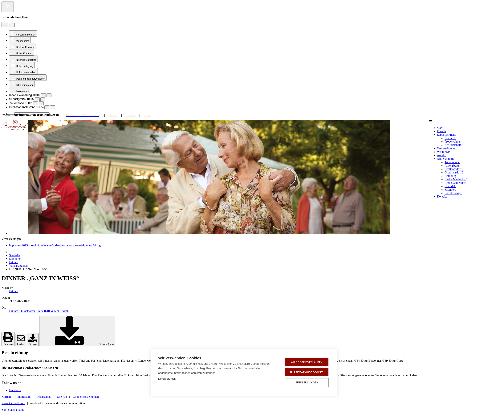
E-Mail (20, 344)
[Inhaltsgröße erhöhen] (49, 95)
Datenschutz (43, 396)
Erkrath (13, 262)
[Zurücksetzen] (5, 24)
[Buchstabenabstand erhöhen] (52, 107)
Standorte (15, 258)
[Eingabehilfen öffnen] (8, 7)
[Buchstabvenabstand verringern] (46, 107)
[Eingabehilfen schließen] (12, 25)
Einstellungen (307, 382)
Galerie (113, 115)
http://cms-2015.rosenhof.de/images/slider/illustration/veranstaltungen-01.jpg (55, 245)
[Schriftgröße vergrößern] (42, 99)
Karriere (131, 115)
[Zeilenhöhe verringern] (35, 103)
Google (33, 344)
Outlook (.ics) (106, 344)
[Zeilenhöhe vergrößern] (41, 103)
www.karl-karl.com (13, 403)
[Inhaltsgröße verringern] (43, 95)
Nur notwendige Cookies (306, 372)
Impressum (23, 396)
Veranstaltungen (18, 265)
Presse (147, 115)
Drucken (8, 344)
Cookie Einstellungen (86, 396)
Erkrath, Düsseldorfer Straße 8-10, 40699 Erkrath (39, 311)
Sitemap (62, 396)
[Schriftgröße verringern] (37, 99)
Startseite (14, 255)
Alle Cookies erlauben (306, 362)
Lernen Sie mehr (167, 378)
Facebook (15, 390)
